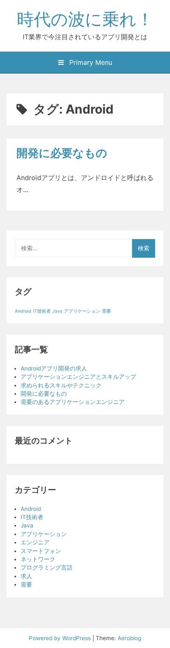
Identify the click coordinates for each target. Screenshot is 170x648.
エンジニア (35, 542)
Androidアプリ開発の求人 (54, 368)
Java (57, 311)
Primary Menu (89, 62)
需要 (106, 311)
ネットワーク (38, 559)
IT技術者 (42, 311)
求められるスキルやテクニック (61, 385)
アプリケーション (82, 311)
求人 (26, 576)
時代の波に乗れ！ (85, 19)
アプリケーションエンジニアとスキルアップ (78, 376)
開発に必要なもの (62, 153)
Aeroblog (129, 638)
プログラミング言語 (47, 567)
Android (23, 311)
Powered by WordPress (60, 638)
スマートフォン (41, 551)
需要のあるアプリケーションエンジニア (73, 402)
